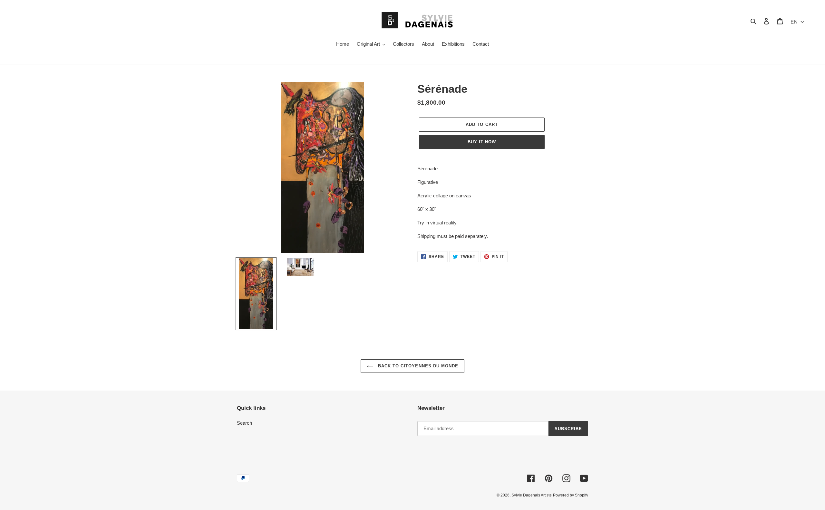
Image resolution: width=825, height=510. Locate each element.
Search (244, 423)
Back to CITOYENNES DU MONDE (417, 366)
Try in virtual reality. (437, 222)
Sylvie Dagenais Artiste (531, 495)
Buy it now (482, 141)
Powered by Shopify (570, 495)
